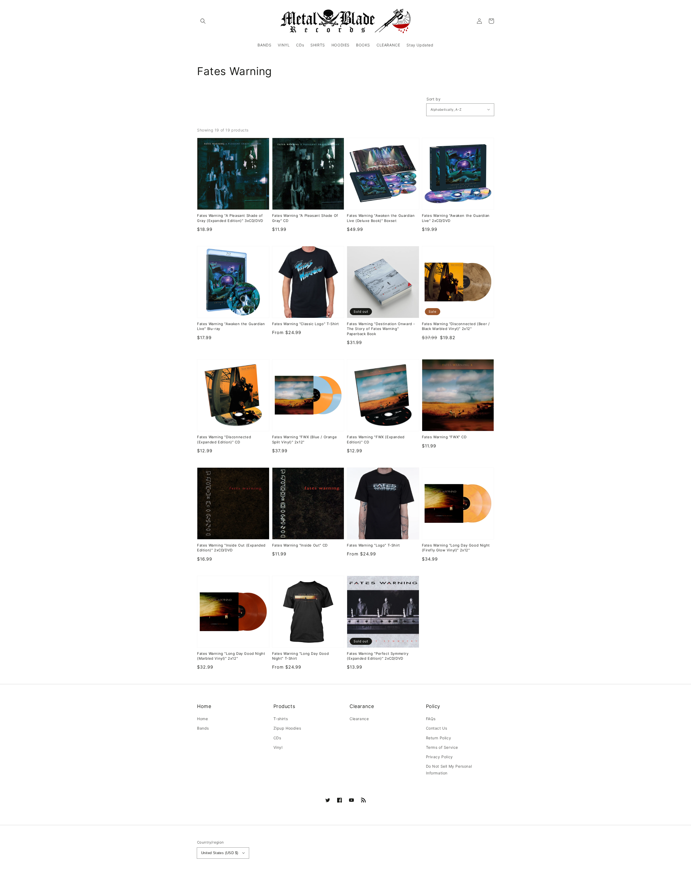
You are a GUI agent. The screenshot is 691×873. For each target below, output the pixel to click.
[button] (203, 21)
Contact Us (436, 728)
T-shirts (280, 718)
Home (202, 718)
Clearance (359, 718)
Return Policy (438, 738)
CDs (277, 738)
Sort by (433, 99)
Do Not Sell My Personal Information (449, 769)
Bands (203, 728)
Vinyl (278, 747)
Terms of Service (442, 747)
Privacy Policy (439, 756)
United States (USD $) (219, 853)
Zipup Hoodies (287, 728)
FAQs (431, 718)
